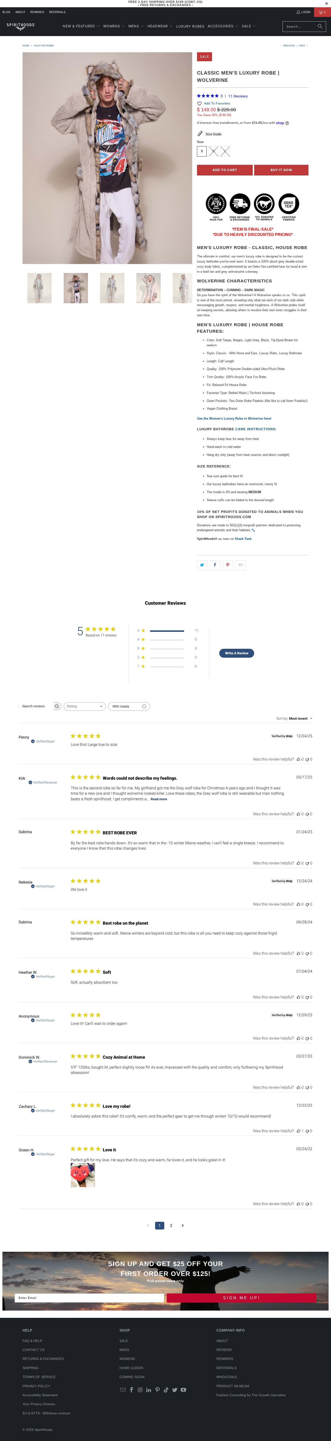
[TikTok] (166, 1390)
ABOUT (20, 12)
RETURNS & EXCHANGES (43, 1359)
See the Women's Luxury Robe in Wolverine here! (234, 418)
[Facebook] (131, 1390)
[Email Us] (123, 1390)
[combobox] (85, 706)
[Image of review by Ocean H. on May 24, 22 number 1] (83, 1175)
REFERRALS (57, 12)
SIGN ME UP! (241, 1298)
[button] (81, 26)
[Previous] (26, 159)
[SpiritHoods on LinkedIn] (149, 1390)
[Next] (188, 159)
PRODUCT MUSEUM (232, 1386)
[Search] (320, 26)
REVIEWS (224, 1350)
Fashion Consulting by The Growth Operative (251, 1395)
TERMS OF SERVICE (39, 1377)
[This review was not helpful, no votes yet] (307, 759)
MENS (124, 1350)
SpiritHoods (43, 1430)
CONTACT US (33, 1350)
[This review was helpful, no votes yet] (298, 759)
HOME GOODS (131, 1368)
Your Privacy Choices (39, 1404)
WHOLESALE (226, 1377)
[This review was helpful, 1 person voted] (298, 1131)
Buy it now (281, 170)
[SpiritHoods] (20, 26)
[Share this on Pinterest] (228, 565)
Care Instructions (255, 429)
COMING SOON (131, 1377)
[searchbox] (35, 706)
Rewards (37, 12)
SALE (123, 1341)
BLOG (6, 12)
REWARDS (224, 1359)
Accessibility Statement (40, 1395)
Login (305, 12)
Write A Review (236, 653)
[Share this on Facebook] (215, 565)
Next (302, 46)
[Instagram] (140, 1390)
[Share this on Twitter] (202, 565)
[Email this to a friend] (241, 565)
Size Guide (213, 134)
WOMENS (127, 1359)
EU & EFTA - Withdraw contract (46, 1413)
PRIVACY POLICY (36, 1386)
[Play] (107, 159)
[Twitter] (175, 1390)
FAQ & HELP (32, 1341)
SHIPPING (31, 1368)
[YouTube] (183, 1390)
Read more (159, 799)
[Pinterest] (157, 1390)
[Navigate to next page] (183, 1226)
